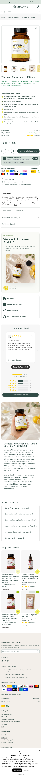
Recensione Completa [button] (15, 360)
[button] (38, 7)
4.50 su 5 (25, 375)
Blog (2, 726)
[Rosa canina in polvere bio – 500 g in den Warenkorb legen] (37, 611)
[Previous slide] (3, 350)
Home (3, 17)
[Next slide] (37, 350)
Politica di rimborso (7, 742)
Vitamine (24, 17)
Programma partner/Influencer (10, 721)
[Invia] (37, 651)
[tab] (20, 199)
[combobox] (20, 11)
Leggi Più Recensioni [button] (20, 367)
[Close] (39, 750)
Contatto (4, 724)
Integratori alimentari (13, 17)
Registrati (4, 737)
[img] (16, 336)
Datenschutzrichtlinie (18, 766)
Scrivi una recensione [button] (20, 395)
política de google (29, 766)
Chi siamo (4, 717)
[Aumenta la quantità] (13, 151)
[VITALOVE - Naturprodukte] (20, 7)
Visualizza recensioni (7, 719)
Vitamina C (33, 17)
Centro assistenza (6, 714)
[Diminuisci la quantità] (3, 151)
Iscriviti (3, 735)
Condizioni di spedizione (8, 740)
